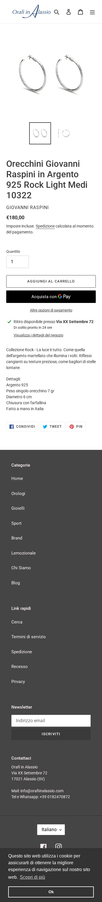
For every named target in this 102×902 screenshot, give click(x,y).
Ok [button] (51, 892)
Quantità (13, 251)
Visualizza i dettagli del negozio (38, 335)
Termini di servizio (28, 636)
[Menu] (92, 12)
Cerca (16, 622)
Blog (15, 582)
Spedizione (45, 226)
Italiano (49, 829)
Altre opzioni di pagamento (51, 310)
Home (17, 478)
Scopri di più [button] (32, 877)
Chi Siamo (21, 567)
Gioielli (18, 508)
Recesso (19, 666)
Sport (16, 523)
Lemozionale (23, 553)
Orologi (18, 493)
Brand (16, 538)
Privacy (18, 681)
